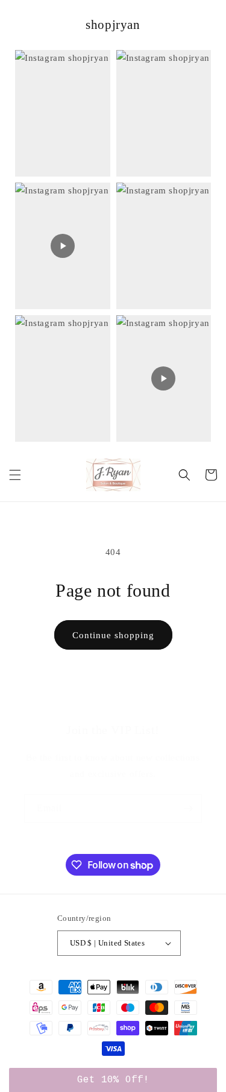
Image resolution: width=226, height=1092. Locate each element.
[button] (15, 475)
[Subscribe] (188, 808)
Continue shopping (113, 635)
